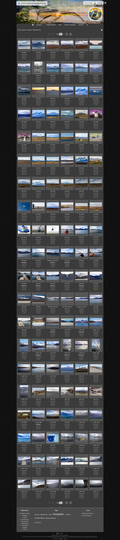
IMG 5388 (96, 306)
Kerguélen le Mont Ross (52, 260)
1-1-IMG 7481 (24, 491)
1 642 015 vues (24, 523)
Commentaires (51, 25)
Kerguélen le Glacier (81, 306)
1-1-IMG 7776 (38, 353)
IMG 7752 (96, 376)
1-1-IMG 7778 (96, 329)
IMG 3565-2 (24, 121)
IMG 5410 (81, 283)
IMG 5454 (38, 260)
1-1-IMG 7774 (53, 353)
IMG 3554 (52, 121)
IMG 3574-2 (96, 98)
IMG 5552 (81, 191)
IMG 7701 (96, 399)
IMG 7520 (52, 445)
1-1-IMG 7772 (81, 353)
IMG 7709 (67, 399)
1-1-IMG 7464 (53, 491)
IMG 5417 (38, 283)
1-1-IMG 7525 (38, 445)
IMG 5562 (96, 168)
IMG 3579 (67, 98)
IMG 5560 (24, 191)
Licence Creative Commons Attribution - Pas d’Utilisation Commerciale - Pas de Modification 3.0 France (72, 536)
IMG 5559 (38, 191)
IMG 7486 (67, 468)
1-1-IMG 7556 (96, 422)
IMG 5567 (67, 168)
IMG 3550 (67, 121)
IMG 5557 (67, 191)
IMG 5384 (24, 329)
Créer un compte (88, 2)
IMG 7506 (38, 468)
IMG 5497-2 (24, 237)
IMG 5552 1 (96, 191)
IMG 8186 (67, 52)
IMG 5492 (38, 237)
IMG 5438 (96, 260)
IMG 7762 (67, 376)
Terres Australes (21, 29)
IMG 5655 (67, 145)
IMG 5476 (96, 237)
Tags (60, 25)
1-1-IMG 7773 (67, 353)
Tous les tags (37, 522)
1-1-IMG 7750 (24, 399)
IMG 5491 (52, 237)
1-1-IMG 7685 (38, 422)
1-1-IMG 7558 (81, 422)
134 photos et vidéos (25, 513)
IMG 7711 (53, 399)
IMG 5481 (67, 237)
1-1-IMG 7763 (53, 376)
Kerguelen (29, 29)
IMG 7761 (81, 376)
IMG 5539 (52, 214)
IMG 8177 (96, 52)
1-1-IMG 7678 (53, 422)
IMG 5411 (67, 283)
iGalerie (61, 538)
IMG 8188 (52, 52)
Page (57, 34)
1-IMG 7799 (67, 329)
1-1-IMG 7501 (53, 468)
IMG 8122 (67, 75)
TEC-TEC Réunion (86, 515)
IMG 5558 (52, 191)
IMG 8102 (24, 98)
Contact (81, 25)
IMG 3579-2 (81, 98)
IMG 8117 (81, 75)
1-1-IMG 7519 (67, 445)
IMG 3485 (52, 145)
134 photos (24, 515)
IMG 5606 (81, 145)
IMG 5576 (24, 168)
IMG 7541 (24, 445)
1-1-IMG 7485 (81, 468)
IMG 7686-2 (24, 422)
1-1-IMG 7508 (24, 468)
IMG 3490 (96, 121)
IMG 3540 (81, 121)
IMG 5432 (24, 283)
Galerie (39, 25)
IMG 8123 (52, 75)
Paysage (35, 29)
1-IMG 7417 (96, 491)
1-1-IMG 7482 (96, 468)
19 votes (25, 527)
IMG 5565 (81, 168)
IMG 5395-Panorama (67, 306)
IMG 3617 (38, 98)
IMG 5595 (96, 145)
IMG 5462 (24, 260)
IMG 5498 (96, 214)
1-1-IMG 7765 (24, 376)
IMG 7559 (67, 422)
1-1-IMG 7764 (38, 376)
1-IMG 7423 (81, 491)
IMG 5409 (96, 283)
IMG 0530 (38, 329)
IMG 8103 (96, 75)
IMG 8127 (24, 75)
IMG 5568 (52, 168)
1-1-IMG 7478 (38, 491)
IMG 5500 (67, 214)
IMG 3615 (52, 98)
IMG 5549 (24, 214)
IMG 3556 (38, 121)
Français (59, 533)
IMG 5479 (81, 237)
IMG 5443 (67, 260)
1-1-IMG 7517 (96, 445)
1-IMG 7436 (67, 491)
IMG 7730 (38, 399)
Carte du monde (70, 25)
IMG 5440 (81, 260)
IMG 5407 (38, 306)
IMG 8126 (38, 75)
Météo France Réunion (87, 513)
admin (65, 538)
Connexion (99, 2)
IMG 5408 (24, 306)
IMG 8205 (38, 52)
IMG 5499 (81, 214)
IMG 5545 (38, 214)
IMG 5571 (38, 168)
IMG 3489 (24, 145)
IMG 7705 (81, 399)
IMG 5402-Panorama (53, 306)
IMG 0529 (52, 329)
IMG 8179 (81, 52)
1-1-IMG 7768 (96, 353)
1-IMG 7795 (81, 329)
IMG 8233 (24, 52)
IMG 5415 (52, 283)
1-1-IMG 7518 (81, 445)
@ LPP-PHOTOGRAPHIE (32, 3)
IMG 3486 (38, 145)
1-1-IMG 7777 (24, 353)
